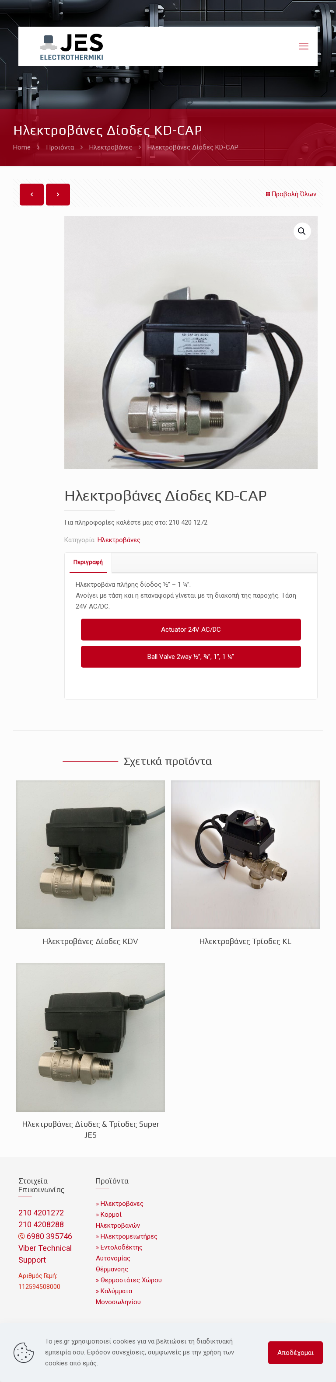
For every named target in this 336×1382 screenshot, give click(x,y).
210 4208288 (41, 1224)
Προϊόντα (60, 147)
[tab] (88, 562)
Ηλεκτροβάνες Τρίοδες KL (245, 941)
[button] (302, 231)
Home (22, 147)
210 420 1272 (188, 522)
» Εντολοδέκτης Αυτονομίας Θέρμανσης (119, 1258)
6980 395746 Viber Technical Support (45, 1248)
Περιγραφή (88, 562)
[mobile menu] (303, 46)
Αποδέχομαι (295, 1353)
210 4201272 (41, 1212)
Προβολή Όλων (293, 194)
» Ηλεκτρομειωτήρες (127, 1236)
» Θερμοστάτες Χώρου (129, 1280)
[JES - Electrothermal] (71, 46)
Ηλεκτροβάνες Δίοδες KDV (90, 941)
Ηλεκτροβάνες (110, 147)
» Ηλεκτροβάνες (120, 1204)
